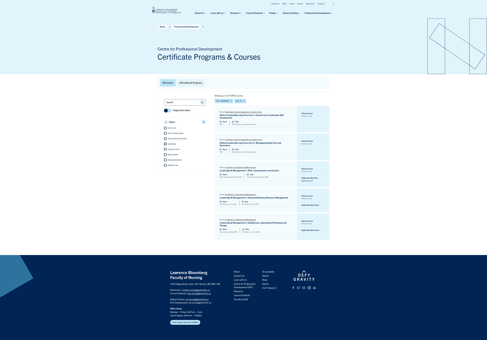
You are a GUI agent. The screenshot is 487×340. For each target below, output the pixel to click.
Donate (320, 4)
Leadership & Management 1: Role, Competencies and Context (249, 171)
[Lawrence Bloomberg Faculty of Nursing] (166, 10)
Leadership (172, 144)
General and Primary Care (177, 139)
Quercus (309, 4)
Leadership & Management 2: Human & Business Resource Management (254, 198)
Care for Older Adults (175, 133)
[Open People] (277, 13)
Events (292, 4)
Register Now (306, 180)
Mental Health (173, 154)
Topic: (222, 101)
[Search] (333, 4)
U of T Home (268, 288)
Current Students (254, 13)
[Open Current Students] (264, 13)
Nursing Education (175, 160)
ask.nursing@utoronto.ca (199, 293)
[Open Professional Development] (331, 13)
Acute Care (172, 128)
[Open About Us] (205, 13)
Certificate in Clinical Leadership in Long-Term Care (243, 112)
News (284, 4)
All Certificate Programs (190, 83)
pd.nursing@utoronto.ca (197, 299)
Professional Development (317, 13)
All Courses (168, 83)
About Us (199, 13)
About (237, 272)
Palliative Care (173, 165)
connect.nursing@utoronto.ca (196, 290)
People (272, 13)
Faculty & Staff (241, 299)
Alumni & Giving (290, 13)
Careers (300, 4)
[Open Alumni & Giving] (299, 13)
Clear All (239, 101)
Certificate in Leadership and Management (240, 167)
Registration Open (181, 110)
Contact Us (275, 4)
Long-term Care (173, 149)
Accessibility (268, 272)
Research (234, 13)
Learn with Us (217, 13)
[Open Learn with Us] (225, 13)
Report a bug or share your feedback (185, 322)
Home (162, 27)
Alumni (265, 276)
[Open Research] (240, 13)
